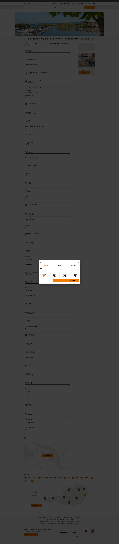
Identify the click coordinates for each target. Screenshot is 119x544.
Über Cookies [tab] (73, 265)
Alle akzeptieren (72, 280)
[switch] (54, 276)
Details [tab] (59, 265)
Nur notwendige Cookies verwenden (59, 280)
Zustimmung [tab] (46, 265)
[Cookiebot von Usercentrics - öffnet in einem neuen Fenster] (75, 262)
